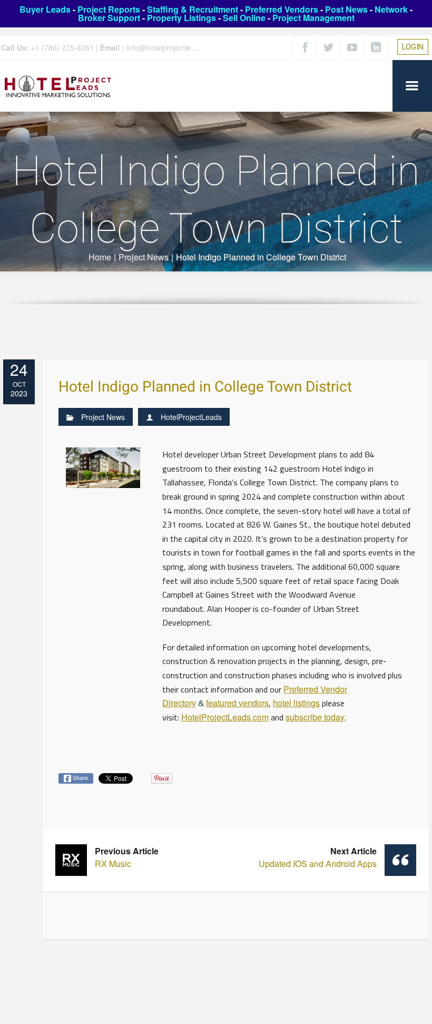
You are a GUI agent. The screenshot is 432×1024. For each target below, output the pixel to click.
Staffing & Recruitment (192, 9)
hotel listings (296, 703)
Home (100, 257)
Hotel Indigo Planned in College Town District (205, 387)
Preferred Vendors (281, 9)
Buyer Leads (45, 9)
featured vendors (237, 703)
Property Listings (181, 18)
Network (391, 9)
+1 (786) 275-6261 (62, 47)
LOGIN (413, 47)
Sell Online (244, 18)
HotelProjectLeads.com (225, 717)
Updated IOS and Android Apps (318, 857)
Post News (346, 9)
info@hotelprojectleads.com (172, 47)
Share (79, 777)
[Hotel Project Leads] (58, 86)
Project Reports (108, 9)
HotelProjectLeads (191, 417)
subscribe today (315, 717)
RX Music (127, 857)
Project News (144, 257)
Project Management (313, 18)
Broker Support (109, 18)
